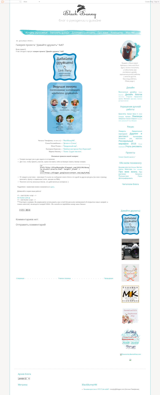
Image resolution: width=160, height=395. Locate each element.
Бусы (134, 114)
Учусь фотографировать (130, 177)
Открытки (129, 96)
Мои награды (138, 169)
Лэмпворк (137, 116)
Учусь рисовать (133, 146)
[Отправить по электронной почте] (20, 210)
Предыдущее (108, 278)
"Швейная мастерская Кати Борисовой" (77, 149)
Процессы (138, 174)
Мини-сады (128, 169)
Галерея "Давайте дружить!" (127, 157)
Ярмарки (134, 120)
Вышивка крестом (125, 167)
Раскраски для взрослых (130, 138)
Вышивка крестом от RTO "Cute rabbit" (96, 389)
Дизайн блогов (133, 94)
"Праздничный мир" (70, 146)
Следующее (20, 278)
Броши (129, 114)
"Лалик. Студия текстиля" (72, 151)
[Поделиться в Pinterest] (29, 210)
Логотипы (121, 96)
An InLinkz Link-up (23, 198)
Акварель (122, 131)
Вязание (133, 167)
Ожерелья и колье (125, 119)
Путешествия (124, 176)
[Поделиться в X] (25, 210)
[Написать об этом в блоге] (22, 210)
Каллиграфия (137, 136)
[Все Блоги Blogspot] (130, 360)
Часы (129, 120)
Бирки (140, 92)
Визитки (121, 94)
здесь (52, 187)
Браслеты (122, 114)
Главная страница (64, 278)
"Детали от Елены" (69, 143)
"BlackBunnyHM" (69, 140)
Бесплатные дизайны (128, 92)
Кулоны (127, 116)
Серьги (134, 119)
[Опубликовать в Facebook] (27, 210)
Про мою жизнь (128, 171)
